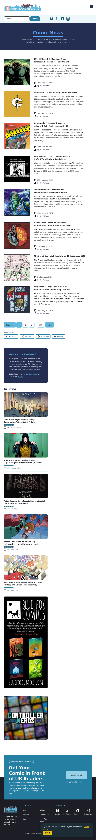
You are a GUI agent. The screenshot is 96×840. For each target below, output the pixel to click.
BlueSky (21, 376)
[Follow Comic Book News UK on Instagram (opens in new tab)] (68, 19)
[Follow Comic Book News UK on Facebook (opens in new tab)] (62, 19)
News (24, 810)
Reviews (25, 814)
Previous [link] (9, 325)
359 (40, 325)
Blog (24, 819)
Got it (47, 833)
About (42, 810)
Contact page (31, 374)
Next (50, 325)
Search (35, 19)
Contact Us (44, 814)
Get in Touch (76, 775)
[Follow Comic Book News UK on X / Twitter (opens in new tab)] (57, 19)
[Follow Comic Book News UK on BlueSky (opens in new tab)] (52, 19)
